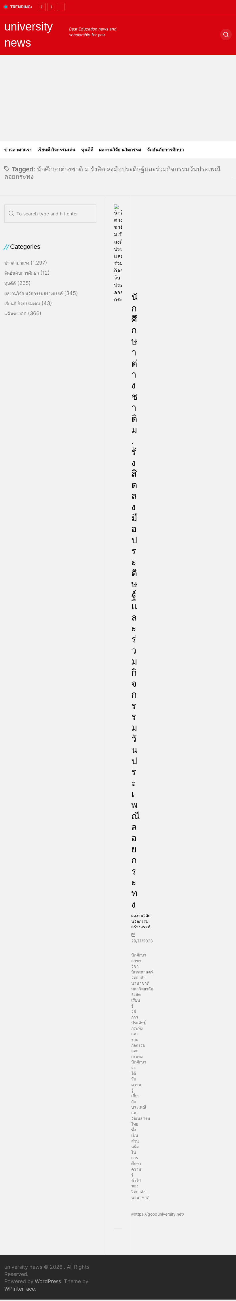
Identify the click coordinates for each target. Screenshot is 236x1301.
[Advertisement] (118, 98)
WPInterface (19, 1289)
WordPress (48, 1281)
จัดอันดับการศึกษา (165, 149)
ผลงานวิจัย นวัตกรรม (120, 149)
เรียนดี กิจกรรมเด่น (56, 149)
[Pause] (61, 7)
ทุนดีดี (87, 149)
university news (28, 34)
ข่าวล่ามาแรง (18, 149)
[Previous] (42, 7)
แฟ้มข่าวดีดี (15, 313)
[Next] (51, 7)
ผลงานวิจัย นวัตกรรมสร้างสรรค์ (140, 921)
